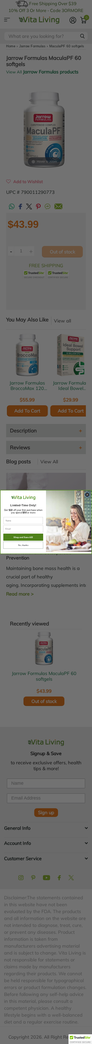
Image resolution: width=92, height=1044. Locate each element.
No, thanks (23, 545)
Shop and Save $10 (23, 537)
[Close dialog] (87, 494)
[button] (80, 1039)
